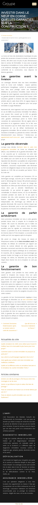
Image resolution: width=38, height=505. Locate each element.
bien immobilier (28, 299)
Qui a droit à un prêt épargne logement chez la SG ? (17, 357)
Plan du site (19, 504)
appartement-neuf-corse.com (10, 137)
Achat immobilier (7, 35)
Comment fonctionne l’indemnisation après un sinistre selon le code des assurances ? (10, 327)
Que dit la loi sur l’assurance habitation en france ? (28, 326)
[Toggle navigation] (34, 4)
